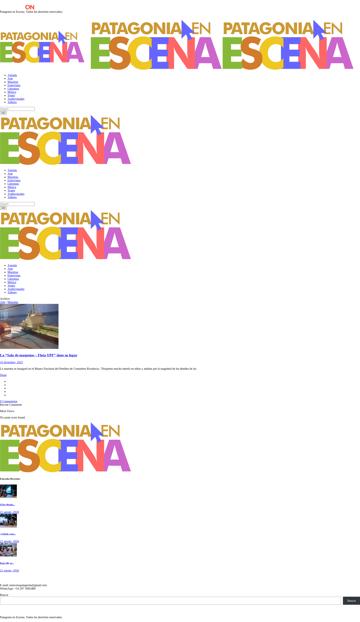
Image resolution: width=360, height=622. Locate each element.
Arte (2, 302)
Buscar (4, 594)
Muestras (13, 302)
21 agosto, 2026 (9, 512)
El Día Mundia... (7, 504)
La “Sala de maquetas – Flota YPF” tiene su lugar (38, 355)
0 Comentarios (8, 401)
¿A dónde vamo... (8, 534)
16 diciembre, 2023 (11, 362)
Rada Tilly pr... (7, 563)
